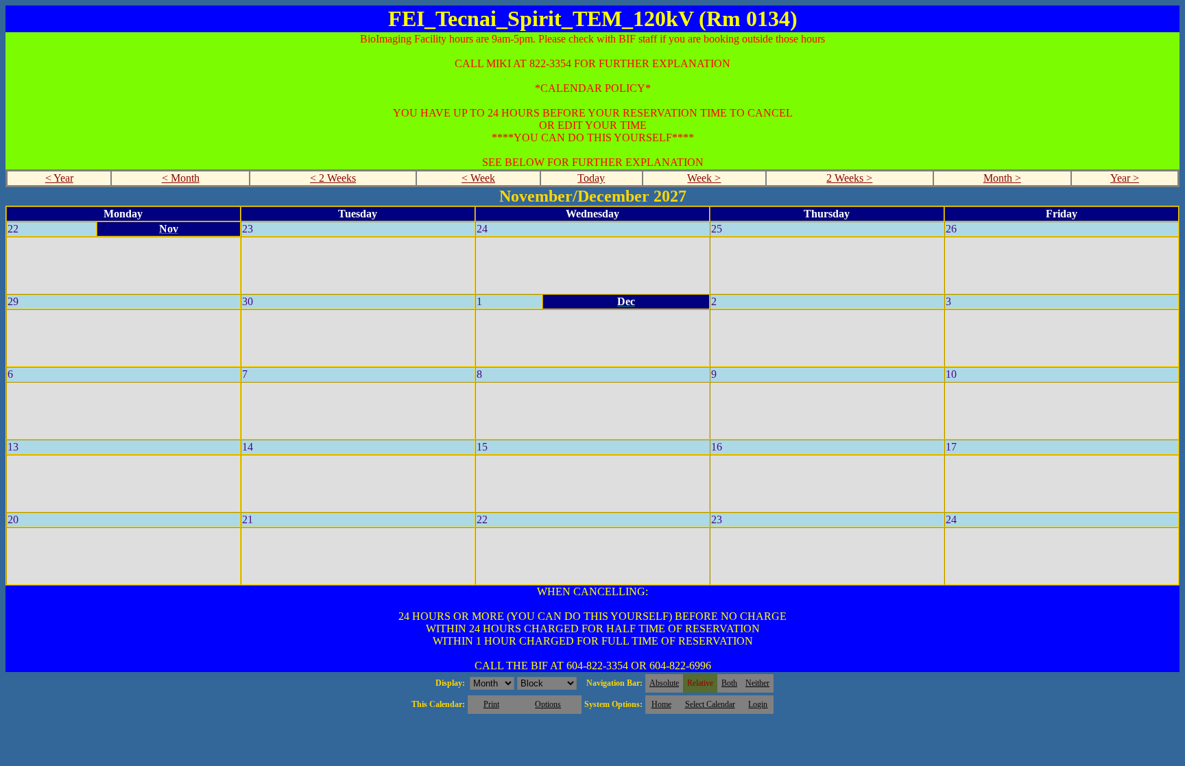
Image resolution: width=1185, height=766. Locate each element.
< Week (478, 178)
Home (661, 704)
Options (548, 704)
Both (729, 683)
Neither (757, 683)
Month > (1002, 178)
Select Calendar (710, 704)
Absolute (664, 683)
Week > (704, 178)
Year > (1124, 178)
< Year (59, 178)
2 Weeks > (849, 178)
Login (757, 704)
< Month (181, 178)
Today (591, 178)
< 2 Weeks (333, 178)
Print (491, 704)
